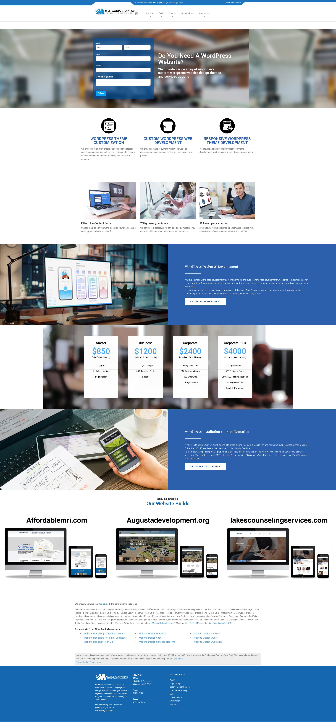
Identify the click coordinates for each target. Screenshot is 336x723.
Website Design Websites (152, 633)
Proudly (98, 704)
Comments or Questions (104, 77)
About (172, 680)
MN (114, 707)
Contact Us (204, 13)
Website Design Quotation (207, 641)
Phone (102, 54)
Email (101, 65)
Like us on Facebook (233, 2)
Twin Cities (117, 704)
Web (161, 13)
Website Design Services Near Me (157, 641)
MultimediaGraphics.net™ (163, 623)
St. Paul (193, 623)
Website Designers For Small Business (105, 637)
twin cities (103, 604)
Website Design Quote (205, 637)
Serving (105, 704)
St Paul (109, 707)
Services (150, 13)
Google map (95, 662)
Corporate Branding (178, 690)
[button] (205, 301)
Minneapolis (100, 707)
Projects (172, 13)
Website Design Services (206, 633)
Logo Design (175, 683)
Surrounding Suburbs (104, 710)
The (110, 704)
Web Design (175, 700)
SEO (172, 694)
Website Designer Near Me (98, 641)
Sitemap (173, 704)
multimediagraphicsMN (221, 623)
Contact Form (187, 13)
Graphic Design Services (180, 687)
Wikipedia (178, 658)
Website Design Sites (150, 637)
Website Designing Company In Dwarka (105, 633)
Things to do (82, 662)
